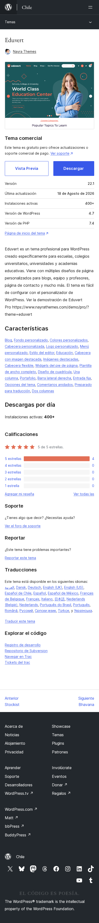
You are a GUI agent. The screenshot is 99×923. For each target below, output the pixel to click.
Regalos (61, 793)
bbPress (14, 826)
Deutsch (34, 587)
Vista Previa (26, 168)
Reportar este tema (20, 558)
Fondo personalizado (31, 340)
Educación (64, 353)
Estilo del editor (42, 353)
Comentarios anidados (55, 385)
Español (39, 593)
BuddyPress (18, 835)
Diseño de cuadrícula (55, 372)
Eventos (59, 776)
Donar (60, 784)
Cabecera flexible (19, 365)
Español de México (63, 593)
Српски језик (45, 610)
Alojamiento (15, 743)
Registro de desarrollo (23, 645)
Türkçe (63, 610)
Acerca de (14, 726)
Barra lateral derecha (54, 378)
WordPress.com (21, 809)
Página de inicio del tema (25, 233)
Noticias (12, 734)
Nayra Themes (24, 51)
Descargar (73, 168)
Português (81, 605)
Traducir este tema (20, 621)
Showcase (61, 726)
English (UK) (52, 587)
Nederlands (28, 605)
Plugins (58, 743)
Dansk (21, 587)
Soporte (12, 776)
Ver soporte (59, 153)
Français (32, 599)
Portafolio (28, 378)
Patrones (60, 752)
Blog (8, 340)
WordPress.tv (19, 793)
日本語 (60, 599)
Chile (20, 856)
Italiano (47, 599)
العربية (9, 587)
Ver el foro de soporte (23, 526)
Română (11, 610)
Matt (11, 817)
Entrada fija (82, 378)
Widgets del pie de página (56, 365)
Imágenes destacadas (60, 359)
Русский (26, 610)
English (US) (73, 587)
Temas (10, 22)
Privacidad (14, 752)
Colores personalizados (69, 340)
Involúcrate (62, 767)
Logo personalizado (62, 346)
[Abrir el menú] (91, 7)
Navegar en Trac (18, 656)
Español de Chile (18, 593)
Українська (83, 610)
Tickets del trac (17, 662)
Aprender (13, 767)
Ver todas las (84, 494)
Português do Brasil (55, 605)
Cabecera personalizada (24, 346)
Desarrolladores (18, 784)
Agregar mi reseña (19, 494)
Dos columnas (43, 391)
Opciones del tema (20, 385)
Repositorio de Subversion (26, 651)
